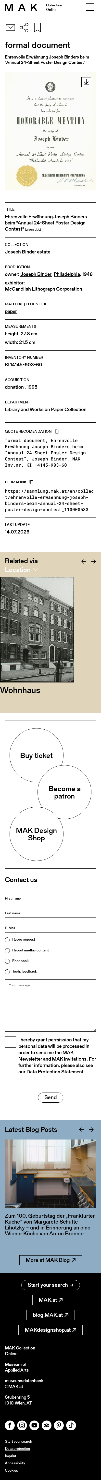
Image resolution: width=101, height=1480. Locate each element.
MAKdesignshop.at (48, 1330)
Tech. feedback (24, 971)
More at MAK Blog (48, 1260)
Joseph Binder (35, 274)
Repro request (23, 939)
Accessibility (15, 1462)
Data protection (17, 1448)
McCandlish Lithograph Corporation (43, 289)
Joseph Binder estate (27, 252)
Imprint (10, 1455)
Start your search (48, 1285)
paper (11, 311)
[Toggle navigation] (90, 7)
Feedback (20, 960)
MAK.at (48, 1300)
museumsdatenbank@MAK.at (24, 1383)
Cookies (11, 1470)
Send (50, 1097)
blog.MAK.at (48, 1315)
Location (18, 570)
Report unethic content (30, 950)
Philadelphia (67, 274)
